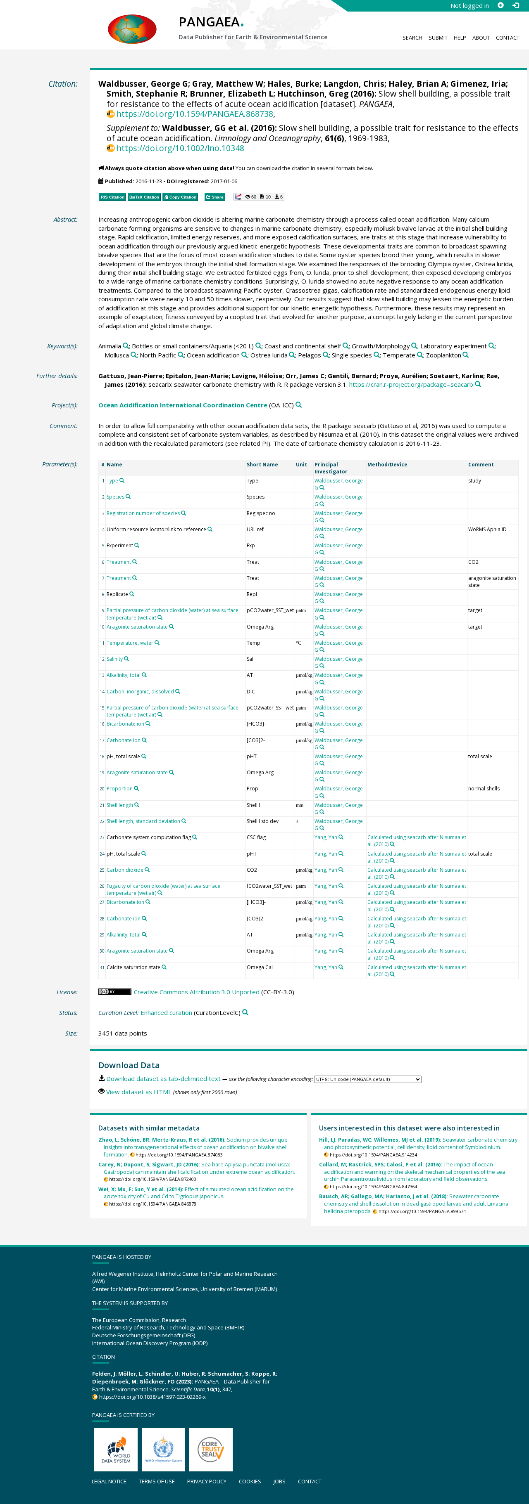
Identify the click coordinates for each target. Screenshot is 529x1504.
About (481, 37)
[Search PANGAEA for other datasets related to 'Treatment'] (134, 561)
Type (112, 480)
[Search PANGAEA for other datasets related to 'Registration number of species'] (183, 513)
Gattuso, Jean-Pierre (130, 375)
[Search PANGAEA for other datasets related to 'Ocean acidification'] (244, 355)
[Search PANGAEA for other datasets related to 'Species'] (128, 496)
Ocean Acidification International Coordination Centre (182, 405)
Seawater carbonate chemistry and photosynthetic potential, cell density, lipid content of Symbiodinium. (418, 1143)
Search (412, 37)
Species (115, 496)
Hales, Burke (293, 83)
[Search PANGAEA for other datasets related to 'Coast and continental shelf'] (346, 346)
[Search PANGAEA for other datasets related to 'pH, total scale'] (143, 756)
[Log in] (515, 5)
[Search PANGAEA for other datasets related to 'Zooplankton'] (465, 355)
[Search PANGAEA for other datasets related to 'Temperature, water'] (157, 642)
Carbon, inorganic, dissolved (140, 691)
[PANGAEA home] (132, 21)
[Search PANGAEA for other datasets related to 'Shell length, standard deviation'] (183, 820)
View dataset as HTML (139, 1092)
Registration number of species (143, 513)
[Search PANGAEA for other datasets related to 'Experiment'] (136, 545)
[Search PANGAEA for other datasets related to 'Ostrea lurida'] (292, 355)
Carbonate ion (124, 740)
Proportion (120, 788)
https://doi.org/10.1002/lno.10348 (180, 148)
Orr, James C (305, 375)
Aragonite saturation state (137, 626)
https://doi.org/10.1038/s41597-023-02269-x (152, 1396)
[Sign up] (500, 5)
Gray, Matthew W (227, 83)
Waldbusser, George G (143, 83)
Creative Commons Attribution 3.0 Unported (197, 992)
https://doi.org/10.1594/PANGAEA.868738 (195, 113)
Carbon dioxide (125, 869)
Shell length (120, 805)
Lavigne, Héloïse (257, 375)
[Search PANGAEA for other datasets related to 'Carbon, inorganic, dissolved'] (177, 691)
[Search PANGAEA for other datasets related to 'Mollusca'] (134, 355)
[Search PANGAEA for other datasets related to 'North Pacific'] (181, 355)
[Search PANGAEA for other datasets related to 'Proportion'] (136, 788)
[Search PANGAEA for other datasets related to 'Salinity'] (126, 658)
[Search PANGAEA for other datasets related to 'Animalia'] (126, 346)
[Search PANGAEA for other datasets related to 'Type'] (121, 480)
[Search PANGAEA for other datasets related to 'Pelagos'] (326, 355)
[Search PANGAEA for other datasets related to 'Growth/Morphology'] (414, 346)
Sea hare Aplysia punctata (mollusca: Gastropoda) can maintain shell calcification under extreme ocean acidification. (196, 1168)
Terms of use (157, 1481)
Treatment (119, 561)
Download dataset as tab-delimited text (163, 1078)
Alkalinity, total (124, 675)
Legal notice (109, 1481)
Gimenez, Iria (478, 83)
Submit (438, 37)
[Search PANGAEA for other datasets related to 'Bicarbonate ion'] (147, 723)
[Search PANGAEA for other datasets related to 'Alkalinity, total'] (144, 674)
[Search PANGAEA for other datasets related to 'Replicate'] (131, 593)
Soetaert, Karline (456, 375)
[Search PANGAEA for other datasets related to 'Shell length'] (136, 804)
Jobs (280, 1481)
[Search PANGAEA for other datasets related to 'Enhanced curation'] (245, 1013)
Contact (507, 37)
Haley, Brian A (417, 83)
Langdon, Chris (354, 83)
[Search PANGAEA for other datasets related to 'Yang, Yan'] (340, 837)
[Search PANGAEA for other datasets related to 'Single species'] (377, 355)
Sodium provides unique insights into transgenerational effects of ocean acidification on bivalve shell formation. (193, 1147)
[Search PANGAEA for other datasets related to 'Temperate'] (420, 355)
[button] (259, 197)
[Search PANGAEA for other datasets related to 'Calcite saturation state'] (164, 967)
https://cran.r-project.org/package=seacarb (411, 384)
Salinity (115, 658)
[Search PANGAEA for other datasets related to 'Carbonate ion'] (144, 740)
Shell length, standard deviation (143, 821)
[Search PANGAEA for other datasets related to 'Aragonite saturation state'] (171, 626)
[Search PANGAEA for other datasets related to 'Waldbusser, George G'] (321, 487)
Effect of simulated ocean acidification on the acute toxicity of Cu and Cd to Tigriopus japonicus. (196, 1193)
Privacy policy (206, 1481)
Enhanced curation (166, 1012)
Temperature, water (130, 642)
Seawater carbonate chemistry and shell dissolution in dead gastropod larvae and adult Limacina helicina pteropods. (414, 1204)
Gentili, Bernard (352, 375)
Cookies (250, 1481)
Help (460, 37)
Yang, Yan (326, 837)
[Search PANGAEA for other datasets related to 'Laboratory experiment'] (491, 346)
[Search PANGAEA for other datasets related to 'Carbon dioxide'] (147, 869)
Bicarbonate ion (125, 723)
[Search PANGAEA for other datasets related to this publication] (478, 384)
